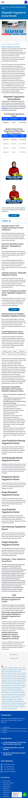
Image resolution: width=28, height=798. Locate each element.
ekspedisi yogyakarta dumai (18, 680)
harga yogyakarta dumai (8, 685)
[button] (26, 2)
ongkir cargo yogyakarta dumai (13, 692)
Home (3, 7)
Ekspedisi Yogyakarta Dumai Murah (11, 46)
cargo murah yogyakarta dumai (9, 671)
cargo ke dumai (21, 669)
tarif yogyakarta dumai (11, 708)
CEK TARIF (14, 215)
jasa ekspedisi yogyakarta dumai (14, 687)
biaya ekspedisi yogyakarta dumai (13, 667)
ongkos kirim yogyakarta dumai (9, 697)
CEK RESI (14, 309)
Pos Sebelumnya (14, 654)
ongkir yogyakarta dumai (18, 696)
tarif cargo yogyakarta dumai (9, 704)
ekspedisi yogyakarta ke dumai (9, 682)
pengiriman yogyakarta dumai (19, 703)
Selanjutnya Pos (14, 658)
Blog (7, 7)
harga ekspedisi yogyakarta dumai (15, 683)
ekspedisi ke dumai (16, 676)
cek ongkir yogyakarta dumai (13, 674)
